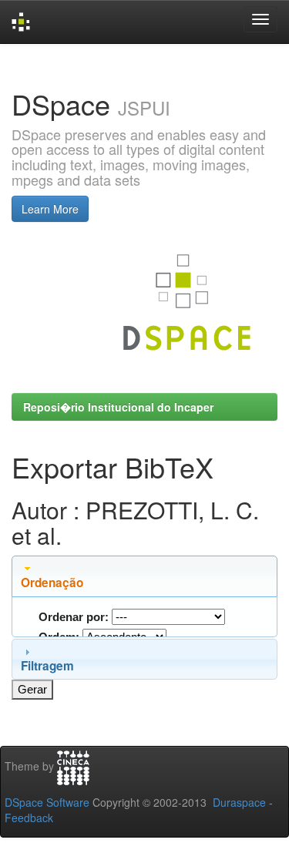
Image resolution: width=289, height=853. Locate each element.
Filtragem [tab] (47, 665)
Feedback (29, 817)
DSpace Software (47, 802)
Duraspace (239, 802)
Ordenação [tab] (52, 582)
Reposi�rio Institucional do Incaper (118, 407)
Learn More (50, 209)
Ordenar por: (74, 616)
